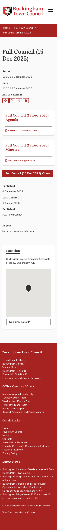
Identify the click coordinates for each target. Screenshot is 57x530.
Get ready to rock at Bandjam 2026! (22, 491)
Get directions (18, 322)
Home (5, 428)
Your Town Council (12, 431)
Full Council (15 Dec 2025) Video (28, 173)
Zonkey (32, 512)
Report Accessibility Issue (20, 231)
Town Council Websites (12, 512)
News (5, 435)
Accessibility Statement (15, 442)
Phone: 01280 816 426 (14, 374)
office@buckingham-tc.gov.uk (25, 378)
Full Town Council (12, 214)
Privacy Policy (9, 453)
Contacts (7, 439)
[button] (28, 288)
